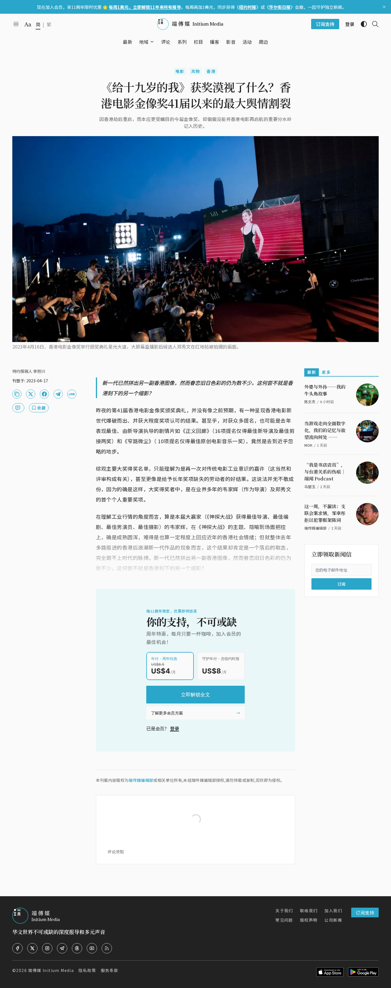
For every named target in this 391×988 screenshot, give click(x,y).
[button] (144, 41)
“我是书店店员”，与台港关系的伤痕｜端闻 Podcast (324, 472)
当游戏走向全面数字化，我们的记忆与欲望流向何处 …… (324, 430)
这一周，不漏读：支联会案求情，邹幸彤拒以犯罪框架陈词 (324, 513)
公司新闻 (333, 920)
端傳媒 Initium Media (51, 970)
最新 (311, 372)
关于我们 (284, 910)
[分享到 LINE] (71, 394)
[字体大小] (27, 24)
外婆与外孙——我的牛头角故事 (324, 390)
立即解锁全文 (195, 694)
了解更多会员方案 (167, 713)
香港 (211, 71)
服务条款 (110, 970)
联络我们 (309, 910)
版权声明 (309, 920)
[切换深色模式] (361, 24)
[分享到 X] (30, 394)
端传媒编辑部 (141, 780)
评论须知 (116, 851)
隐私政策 (87, 970)
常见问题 (284, 920)
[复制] (16, 394)
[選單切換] (152, 41)
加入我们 (333, 910)
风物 (195, 71)
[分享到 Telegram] (58, 394)
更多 (326, 372)
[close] (384, 6)
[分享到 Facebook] (44, 394)
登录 (174, 728)
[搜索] (373, 24)
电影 (179, 71)
